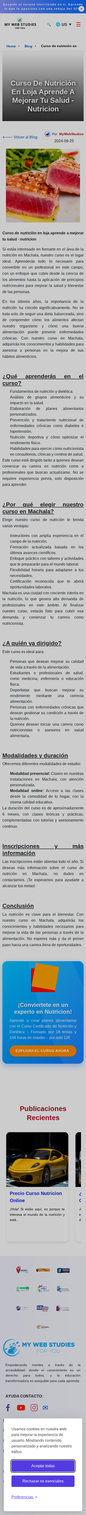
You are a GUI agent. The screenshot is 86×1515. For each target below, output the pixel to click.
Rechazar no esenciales (43, 1481)
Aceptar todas (43, 1466)
